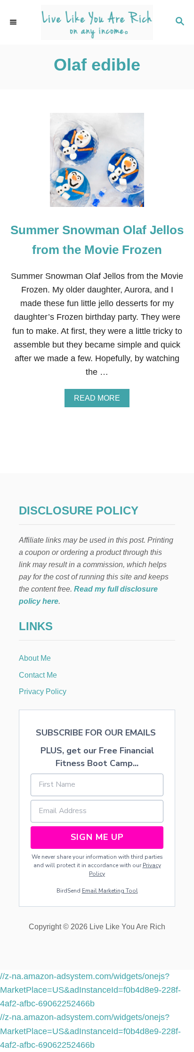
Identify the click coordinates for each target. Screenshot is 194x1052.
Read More (100, 401)
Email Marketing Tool (110, 890)
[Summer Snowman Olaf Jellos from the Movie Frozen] (97, 164)
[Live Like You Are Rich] (97, 22)
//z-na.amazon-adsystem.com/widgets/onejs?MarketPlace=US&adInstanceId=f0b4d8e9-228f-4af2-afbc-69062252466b (90, 990)
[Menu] (14, 22)
